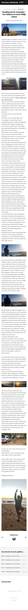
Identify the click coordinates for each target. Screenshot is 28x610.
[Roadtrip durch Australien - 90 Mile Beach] (14, 568)
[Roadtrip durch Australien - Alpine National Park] (14, 564)
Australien (21, 9)
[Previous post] (2, 537)
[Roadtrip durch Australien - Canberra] (14, 556)
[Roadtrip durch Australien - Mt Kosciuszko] (14, 560)
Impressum (14, 600)
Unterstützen (14, 598)
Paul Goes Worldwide (9, 2)
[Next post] (26, 537)
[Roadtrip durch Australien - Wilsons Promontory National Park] (14, 572)
